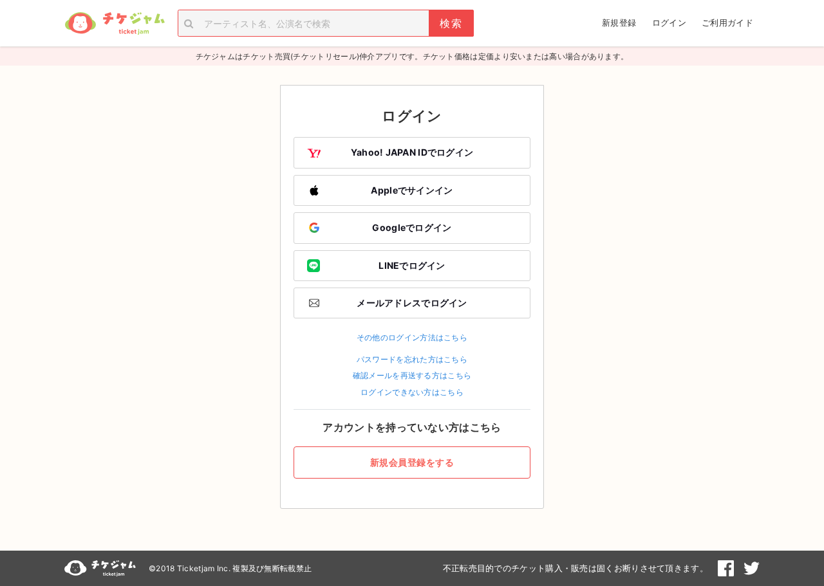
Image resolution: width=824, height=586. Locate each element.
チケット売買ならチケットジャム (114, 23)
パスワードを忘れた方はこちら (412, 359)
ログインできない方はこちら (412, 392)
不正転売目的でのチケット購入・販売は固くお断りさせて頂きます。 (575, 568)
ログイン (669, 22)
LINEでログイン (412, 265)
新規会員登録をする (412, 462)
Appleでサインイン (412, 190)
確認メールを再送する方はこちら (412, 375)
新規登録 (619, 22)
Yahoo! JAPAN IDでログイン (412, 152)
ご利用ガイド (727, 22)
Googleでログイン (411, 227)
